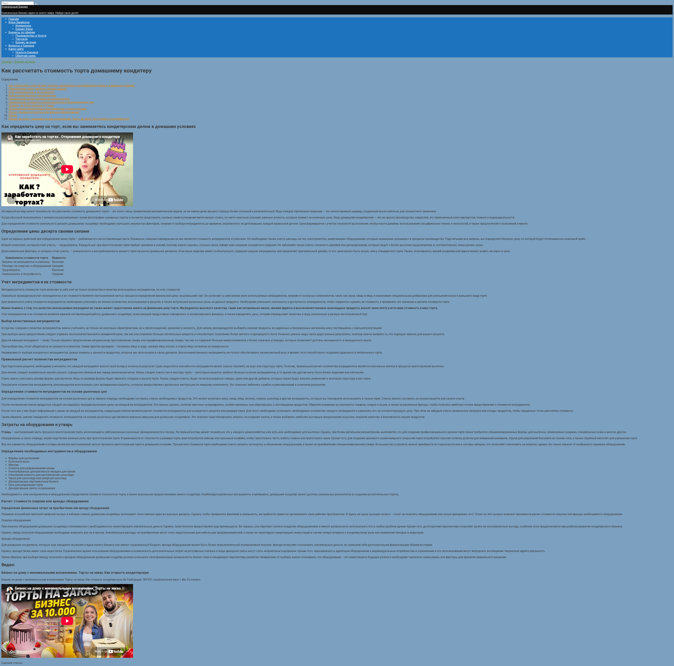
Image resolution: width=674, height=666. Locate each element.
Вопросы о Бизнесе (21, 45)
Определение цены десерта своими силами (37, 89)
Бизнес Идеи (24, 29)
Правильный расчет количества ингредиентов (39, 99)
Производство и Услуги (30, 35)
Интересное (23, 25)
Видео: (12, 115)
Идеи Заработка (18, 22)
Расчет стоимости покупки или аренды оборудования (43, 112)
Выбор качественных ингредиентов (32, 95)
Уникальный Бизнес (14, 6)
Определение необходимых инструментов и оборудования (47, 109)
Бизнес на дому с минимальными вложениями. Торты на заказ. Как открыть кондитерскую (68, 119)
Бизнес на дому (25, 42)
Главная (13, 19)
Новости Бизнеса (26, 52)
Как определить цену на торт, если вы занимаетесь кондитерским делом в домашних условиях (71, 85)
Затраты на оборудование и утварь (31, 105)
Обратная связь (25, 55)
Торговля (21, 39)
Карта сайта (16, 49)
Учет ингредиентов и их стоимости (31, 92)
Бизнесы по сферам (21, 32)
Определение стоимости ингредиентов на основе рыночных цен (51, 102)
